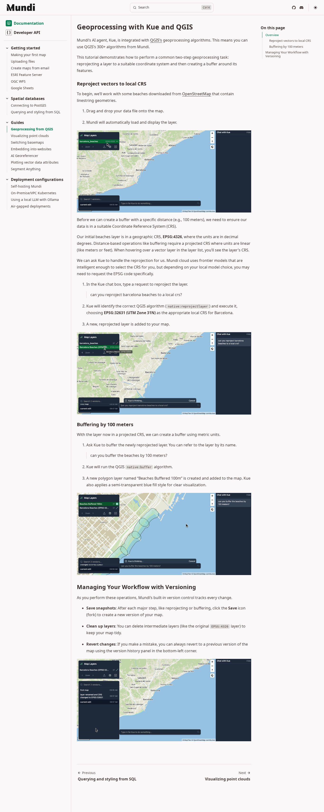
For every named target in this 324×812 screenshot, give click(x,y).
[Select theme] (315, 7)
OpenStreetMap (196, 93)
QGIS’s (156, 40)
